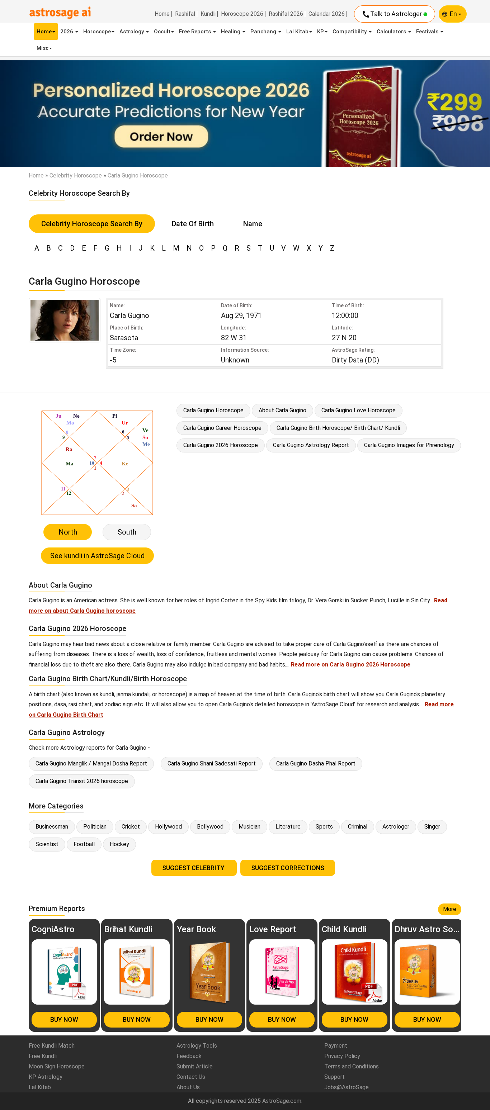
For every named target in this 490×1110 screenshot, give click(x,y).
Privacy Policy (342, 1056)
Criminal (357, 826)
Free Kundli (43, 1056)
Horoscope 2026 (242, 14)
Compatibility (350, 31)
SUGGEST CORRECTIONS (287, 868)
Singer (432, 826)
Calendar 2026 (326, 14)
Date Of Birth (193, 223)
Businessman (52, 826)
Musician (249, 826)
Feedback (189, 1056)
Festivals (428, 31)
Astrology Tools (196, 1045)
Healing (231, 31)
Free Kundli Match (52, 1045)
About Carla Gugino (282, 410)
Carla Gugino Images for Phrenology (409, 445)
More (449, 909)
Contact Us (190, 1076)
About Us (188, 1087)
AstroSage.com (281, 1100)
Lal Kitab (297, 31)
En (454, 14)
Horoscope (97, 31)
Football (84, 844)
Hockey (119, 844)
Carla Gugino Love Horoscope (358, 410)
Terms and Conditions (351, 1066)
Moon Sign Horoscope (57, 1066)
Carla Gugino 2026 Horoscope (220, 445)
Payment (335, 1045)
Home (162, 14)
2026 (67, 31)
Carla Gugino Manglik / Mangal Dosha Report (91, 763)
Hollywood (168, 826)
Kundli (208, 14)
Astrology (132, 31)
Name (252, 223)
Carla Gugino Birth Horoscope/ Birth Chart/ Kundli (338, 427)
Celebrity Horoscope (76, 175)
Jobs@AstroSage (346, 1087)
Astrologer (395, 826)
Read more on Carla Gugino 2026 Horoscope (350, 664)
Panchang (264, 31)
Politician (95, 826)
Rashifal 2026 (286, 14)
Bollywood (210, 826)
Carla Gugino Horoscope (213, 410)
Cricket (131, 826)
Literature (288, 826)
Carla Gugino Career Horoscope (222, 427)
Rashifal (185, 14)
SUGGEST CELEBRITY (194, 868)
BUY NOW (64, 1019)
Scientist (47, 844)
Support (334, 1076)
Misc (42, 48)
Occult (162, 31)
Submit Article (194, 1066)
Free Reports (195, 31)
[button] (37, 113)
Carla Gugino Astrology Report (311, 445)
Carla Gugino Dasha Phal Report (315, 763)
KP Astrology (45, 1076)
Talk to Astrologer (392, 14)
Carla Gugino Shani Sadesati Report (212, 763)
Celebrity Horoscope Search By (91, 223)
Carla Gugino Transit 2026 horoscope (82, 781)
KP (320, 31)
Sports (324, 826)
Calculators (392, 31)
